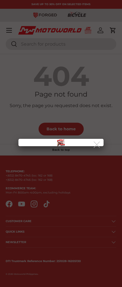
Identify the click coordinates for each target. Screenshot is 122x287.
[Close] (97, 145)
